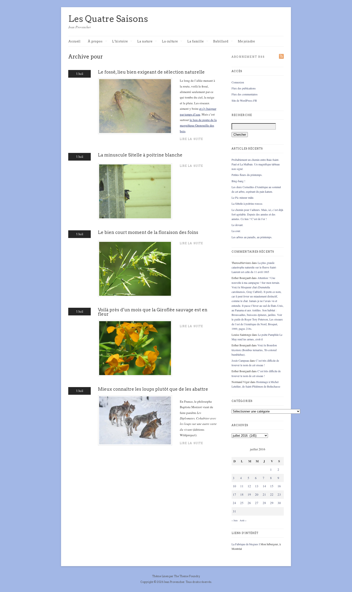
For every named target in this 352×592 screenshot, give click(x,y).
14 (264, 486)
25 (242, 503)
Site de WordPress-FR (244, 100)
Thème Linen (160, 576)
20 (256, 494)
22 (271, 494)
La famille (195, 42)
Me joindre (246, 41)
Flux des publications (244, 88)
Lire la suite (191, 139)
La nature (144, 42)
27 (256, 503)
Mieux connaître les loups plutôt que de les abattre (153, 389)
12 (249, 486)
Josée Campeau (240, 360)
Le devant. (237, 225)
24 (234, 503)
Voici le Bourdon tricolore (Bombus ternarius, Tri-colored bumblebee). (254, 349)
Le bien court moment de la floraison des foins (148, 232)
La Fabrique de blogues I (246, 544)
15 (271, 486)
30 (279, 503)
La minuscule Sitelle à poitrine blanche (140, 154)
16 (279, 486)
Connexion (238, 82)
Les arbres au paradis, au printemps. (252, 237)
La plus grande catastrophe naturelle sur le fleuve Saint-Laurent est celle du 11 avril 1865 (254, 267)
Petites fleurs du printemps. (247, 175)
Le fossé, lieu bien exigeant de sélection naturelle (151, 72)
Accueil (74, 41)
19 (249, 494)
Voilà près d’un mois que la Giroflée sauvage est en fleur (152, 312)
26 (249, 503)
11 (242, 486)
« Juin (235, 520)
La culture (170, 42)
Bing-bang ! (238, 181)
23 (279, 494)
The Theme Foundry (187, 576)
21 (264, 494)
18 (242, 494)
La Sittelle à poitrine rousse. (247, 203)
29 (271, 503)
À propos (95, 42)
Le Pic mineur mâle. (243, 197)
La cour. (236, 231)
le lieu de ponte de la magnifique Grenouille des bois (198, 125)
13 (256, 486)
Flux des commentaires (245, 94)
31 (234, 511)
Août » (243, 520)
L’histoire (120, 42)
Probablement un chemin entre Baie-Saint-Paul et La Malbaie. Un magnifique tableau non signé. (256, 164)
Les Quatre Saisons (108, 18)
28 (264, 503)
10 (234, 486)
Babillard (220, 42)
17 (234, 494)
